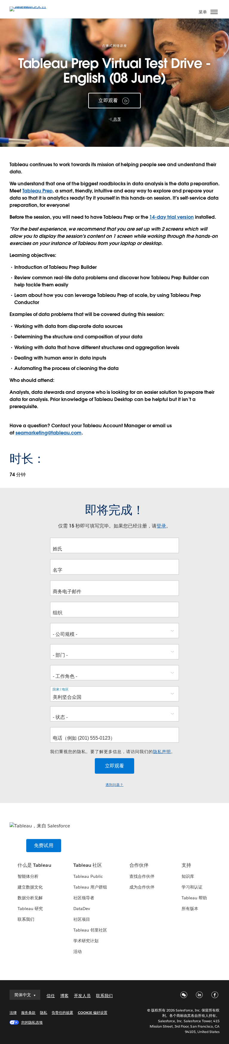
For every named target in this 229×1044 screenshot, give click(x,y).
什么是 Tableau (34, 865)
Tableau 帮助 (194, 897)
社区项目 (81, 919)
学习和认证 (192, 887)
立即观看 (108, 100)
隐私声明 (162, 751)
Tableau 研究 (30, 908)
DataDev (81, 908)
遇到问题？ (114, 785)
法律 (13, 1012)
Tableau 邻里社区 (90, 930)
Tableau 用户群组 (90, 887)
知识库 (188, 876)
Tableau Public (88, 876)
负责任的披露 (62, 1012)
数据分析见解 (30, 897)
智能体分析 (28, 876)
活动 (77, 951)
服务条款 (28, 1012)
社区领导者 (83, 897)
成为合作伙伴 (141, 887)
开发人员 (82, 995)
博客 (64, 995)
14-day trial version (171, 217)
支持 (186, 865)
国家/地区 (60, 689)
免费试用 (43, 845)
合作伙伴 (138, 865)
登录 (161, 526)
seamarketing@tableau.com (48, 433)
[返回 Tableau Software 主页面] (30, 6)
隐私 (43, 1012)
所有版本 (190, 908)
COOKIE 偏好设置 (92, 1012)
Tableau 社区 (87, 865)
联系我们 (26, 919)
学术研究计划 (85, 940)
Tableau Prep (37, 191)
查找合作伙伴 (141, 876)
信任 (51, 995)
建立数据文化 (30, 887)
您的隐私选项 (32, 1022)
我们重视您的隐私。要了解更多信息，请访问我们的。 (112, 751)
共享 (116, 119)
